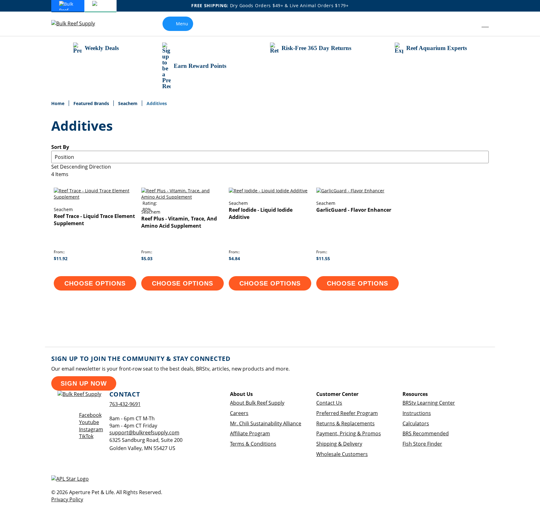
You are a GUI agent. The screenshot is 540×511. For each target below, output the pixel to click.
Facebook (90, 415)
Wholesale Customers (342, 454)
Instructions (416, 413)
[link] (471, 23)
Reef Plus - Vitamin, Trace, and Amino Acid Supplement (179, 222)
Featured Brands (91, 103)
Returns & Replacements (345, 423)
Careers (239, 413)
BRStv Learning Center (428, 402)
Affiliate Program (250, 433)
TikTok (86, 436)
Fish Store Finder (422, 443)
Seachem (128, 103)
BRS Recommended (425, 433)
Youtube (89, 422)
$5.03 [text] (146, 258)
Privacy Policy (67, 499)
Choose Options (95, 283)
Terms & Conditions (253, 443)
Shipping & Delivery (339, 443)
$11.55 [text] (323, 258)
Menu (182, 24)
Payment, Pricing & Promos (348, 433)
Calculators (415, 423)
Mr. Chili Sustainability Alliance (265, 423)
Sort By (60, 147)
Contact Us (329, 402)
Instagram (91, 429)
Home (58, 103)
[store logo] (77, 23)
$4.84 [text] (234, 258)
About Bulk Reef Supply (257, 402)
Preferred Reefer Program (347, 413)
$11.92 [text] (61, 258)
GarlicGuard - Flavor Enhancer (353, 209)
